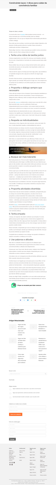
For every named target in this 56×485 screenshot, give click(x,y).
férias (16, 204)
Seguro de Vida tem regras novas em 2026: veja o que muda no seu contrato (22, 329)
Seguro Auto (32, 452)
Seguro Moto (32, 454)
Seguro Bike (32, 457)
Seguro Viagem (33, 467)
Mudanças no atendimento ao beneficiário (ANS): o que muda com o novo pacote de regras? (43, 344)
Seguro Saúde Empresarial (43, 457)
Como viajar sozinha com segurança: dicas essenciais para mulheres (22, 358)
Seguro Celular (33, 460)
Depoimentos (22, 457)
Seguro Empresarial (42, 452)
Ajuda (20, 460)
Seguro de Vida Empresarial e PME (43, 471)
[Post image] (13, 326)
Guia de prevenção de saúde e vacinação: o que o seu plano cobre (26, 396)
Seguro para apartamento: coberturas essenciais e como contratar (26, 392)
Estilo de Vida (13, 10)
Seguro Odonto (33, 472)
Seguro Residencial (32, 463)
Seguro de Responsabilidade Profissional (43, 466)
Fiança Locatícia (33, 475)
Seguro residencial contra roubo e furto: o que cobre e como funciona (27, 388)
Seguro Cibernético (42, 461)
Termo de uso (35, 482)
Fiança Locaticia (43, 475)
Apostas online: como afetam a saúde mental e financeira (42, 357)
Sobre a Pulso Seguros (22, 451)
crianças (18, 102)
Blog (20, 454)
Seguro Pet (32, 469)
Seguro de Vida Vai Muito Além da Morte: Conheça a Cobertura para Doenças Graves (22, 343)
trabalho (23, 34)
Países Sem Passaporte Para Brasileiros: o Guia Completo (43, 327)
